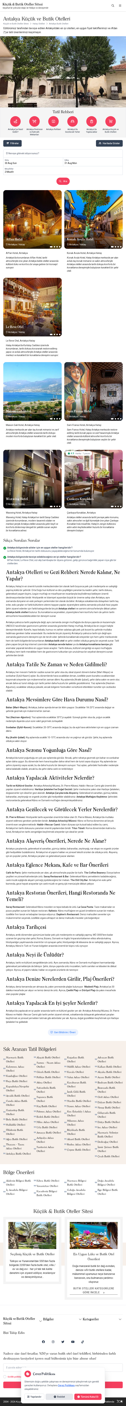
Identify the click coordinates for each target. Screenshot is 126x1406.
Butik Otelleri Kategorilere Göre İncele (93, 1290)
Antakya (12, 244)
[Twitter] (63, 1342)
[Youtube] (72, 1342)
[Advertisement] (93, 298)
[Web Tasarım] (120, 1401)
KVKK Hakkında (106, 1401)
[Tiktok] (83, 1342)
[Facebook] (43, 1342)
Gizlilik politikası (15, 1377)
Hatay (22, 244)
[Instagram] (53, 1342)
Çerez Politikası (66, 1385)
